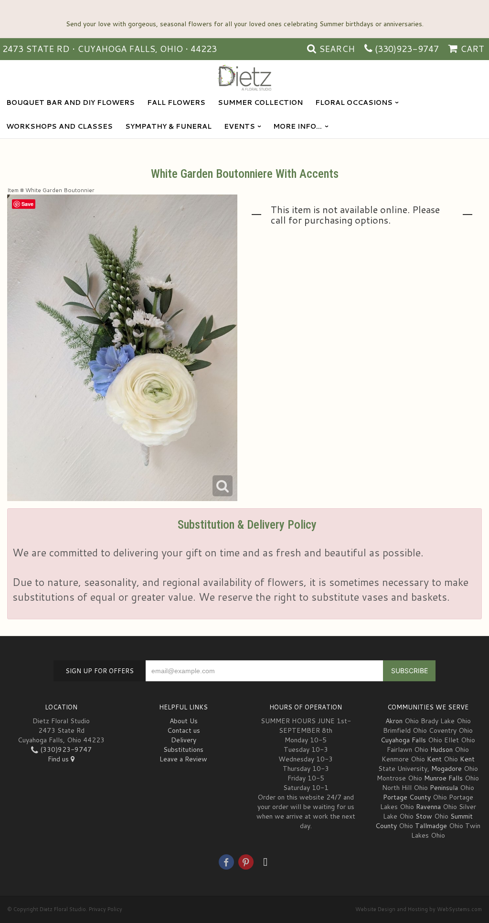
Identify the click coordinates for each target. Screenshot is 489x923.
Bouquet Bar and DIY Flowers (70, 102)
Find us (59, 759)
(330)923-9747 (407, 48)
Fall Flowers (176, 102)
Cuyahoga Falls (403, 740)
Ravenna (428, 806)
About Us (184, 721)
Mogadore (446, 768)
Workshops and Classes (59, 126)
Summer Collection (260, 102)
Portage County (407, 797)
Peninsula (444, 787)
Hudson (441, 749)
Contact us (183, 730)
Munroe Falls (443, 778)
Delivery (183, 740)
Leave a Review (183, 759)
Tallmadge (431, 826)
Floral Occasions (354, 102)
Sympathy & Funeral (168, 126)
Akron (394, 721)
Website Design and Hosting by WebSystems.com (418, 909)
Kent (434, 759)
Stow (423, 816)
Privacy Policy (105, 909)
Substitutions (183, 749)
